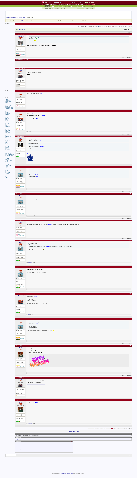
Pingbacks (17, 448)
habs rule (20, 113)
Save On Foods (7, 158)
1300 (123, 26)
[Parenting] (91, 4)
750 (104, 26)
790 (106, 26)
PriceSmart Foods (8, 150)
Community (51, 8)
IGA (6, 125)
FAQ (43, 8)
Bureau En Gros (7, 104)
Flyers (59, 4)
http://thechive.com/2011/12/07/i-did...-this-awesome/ (36, 384)
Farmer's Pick (7, 113)
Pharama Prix (7, 147)
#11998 (130, 345)
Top (72, 6)
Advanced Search (90, 8)
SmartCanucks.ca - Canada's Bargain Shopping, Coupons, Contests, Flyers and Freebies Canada (113, 455)
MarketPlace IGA (8, 136)
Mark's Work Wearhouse (9, 135)
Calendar (46, 8)
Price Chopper (7, 149)
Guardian (6, 119)
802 (115, 26)
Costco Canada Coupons (9, 108)
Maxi (6, 137)
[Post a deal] (93, 4)
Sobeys (6, 161)
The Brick (6, 167)
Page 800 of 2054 (91, 26)
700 (102, 26)
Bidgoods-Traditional (8, 103)
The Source (7, 168)
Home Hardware (7, 122)
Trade (92, 6)
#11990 (130, 136)
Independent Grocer (8, 127)
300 (100, 26)
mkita (20, 93)
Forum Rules (49, 451)
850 (119, 26)
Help (90, 2)
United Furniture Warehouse (7, 173)
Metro (6, 138)
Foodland (6, 115)
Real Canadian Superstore (9, 154)
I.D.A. (6, 124)
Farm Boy (7, 112)
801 (113, 26)
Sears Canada (7, 159)
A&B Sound (7, 98)
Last (129, 26)
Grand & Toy (7, 118)
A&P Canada (7, 99)
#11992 (130, 193)
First (96, 26)
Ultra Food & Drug (8, 170)
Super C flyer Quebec (8, 164)
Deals (48, 4)
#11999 (130, 377)
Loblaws (6, 131)
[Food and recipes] (89, 4)
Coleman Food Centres (9, 107)
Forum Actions (56, 8)
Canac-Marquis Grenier (9, 105)
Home (46, 4)
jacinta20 (29, 131)
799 (110, 26)
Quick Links (63, 8)
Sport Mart (7, 162)
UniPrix (6, 171)
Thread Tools (128, 32)
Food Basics (7, 114)
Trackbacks (49, 447)
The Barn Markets (8, 165)
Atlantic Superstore (8, 101)
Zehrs (6, 176)
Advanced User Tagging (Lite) (63, 473)
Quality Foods (7, 152)
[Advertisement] (35, 63)
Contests (66, 4)
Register (93, 2)
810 (117, 26)
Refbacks (17, 449)
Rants (76, 4)
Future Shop (7, 116)
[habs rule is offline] (20, 119)
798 (108, 26)
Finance (70, 4)
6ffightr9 (20, 138)
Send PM (123, 57)
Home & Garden (80, 4)
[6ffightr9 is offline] (20, 144)
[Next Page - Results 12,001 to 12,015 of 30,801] (128, 26)
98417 (127, 29)
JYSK (6, 128)
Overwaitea (7, 144)
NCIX (6, 142)
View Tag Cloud (18, 439)
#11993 (130, 220)
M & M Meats (7, 134)
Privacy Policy (128, 455)
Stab (20, 70)
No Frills (6, 143)
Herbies (6, 120)
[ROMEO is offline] (20, 175)
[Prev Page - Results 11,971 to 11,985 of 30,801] (98, 26)
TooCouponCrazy (30, 215)
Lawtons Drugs (7, 129)
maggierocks (21, 36)
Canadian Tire (7, 106)
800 (112, 26)
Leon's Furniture (7, 130)
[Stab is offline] (20, 76)
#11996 (130, 293)
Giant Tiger (7, 117)
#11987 (130, 68)
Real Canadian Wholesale (9, 155)
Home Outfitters (7, 123)
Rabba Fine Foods (8, 153)
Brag (80, 6)
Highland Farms (7, 121)
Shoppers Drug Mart (8, 160)
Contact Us (99, 455)
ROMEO (20, 169)
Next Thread (76, 431)
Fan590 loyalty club (22, 29)
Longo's (6, 133)
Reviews (73, 4)
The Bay (6, 166)
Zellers (6, 177)
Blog (43, 6)
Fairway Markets (8, 110)
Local (86, 6)
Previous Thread (71, 431)
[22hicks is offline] (20, 354)
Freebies (62, 4)
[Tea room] (86, 4)
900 (121, 26)
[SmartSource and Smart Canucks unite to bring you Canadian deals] (9, 93)
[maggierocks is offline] (20, 42)
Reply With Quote (129, 57)
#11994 (130, 240)
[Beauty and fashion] (88, 4)
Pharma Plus (7, 148)
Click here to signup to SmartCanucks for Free (22, 59)
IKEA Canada (7, 126)
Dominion (6, 109)
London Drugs (7, 132)
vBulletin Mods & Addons (70, 473)
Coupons (55, 4)
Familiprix (6, 111)
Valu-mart (6, 174)
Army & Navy (7, 100)
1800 (125, 26)
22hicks (20, 347)
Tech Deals (52, 4)
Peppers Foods (7, 146)
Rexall (6, 156)
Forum (48, 6)
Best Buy (6, 102)
